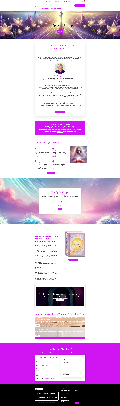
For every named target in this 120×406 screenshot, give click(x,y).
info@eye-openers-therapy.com (53, 1)
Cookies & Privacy (64, 393)
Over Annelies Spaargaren (66, 391)
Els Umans (38, 328)
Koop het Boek (64, 397)
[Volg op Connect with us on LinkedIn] (82, 1)
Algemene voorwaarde (65, 390)
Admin (37, 319)
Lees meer (37, 325)
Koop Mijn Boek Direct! (73, 259)
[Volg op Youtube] (84, 1)
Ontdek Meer (60, 31)
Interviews (45, 319)
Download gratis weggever (81, 5)
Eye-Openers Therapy (60, 25)
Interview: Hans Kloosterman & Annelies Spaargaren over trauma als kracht (57, 317)
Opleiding (59, 8)
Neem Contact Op (78, 390)
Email (37, 376)
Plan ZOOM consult (65, 398)
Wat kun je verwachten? (39, 258)
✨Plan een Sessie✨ (60, 299)
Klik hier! (69, 1)
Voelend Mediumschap (45, 8)
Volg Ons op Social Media (79, 391)
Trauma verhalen (53, 8)
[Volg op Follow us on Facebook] (81, 1)
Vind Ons (76, 393)
